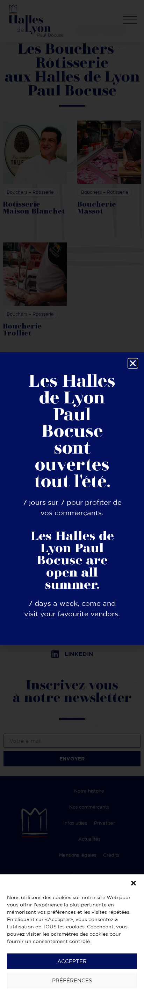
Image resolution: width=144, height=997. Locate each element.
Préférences (72, 980)
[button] (133, 883)
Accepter (72, 961)
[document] (72, 498)
